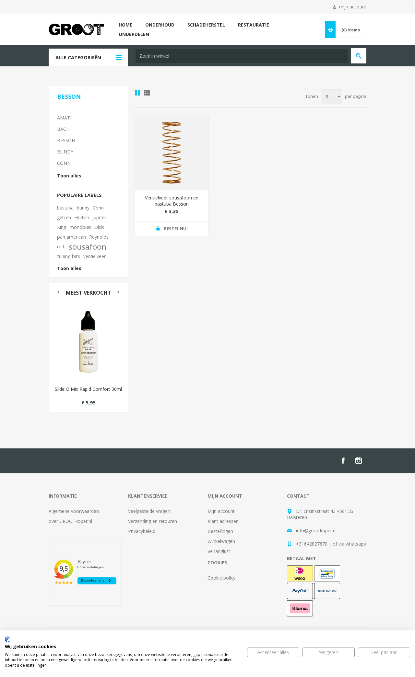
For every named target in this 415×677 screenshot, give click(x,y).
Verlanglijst (219, 551)
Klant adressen (223, 521)
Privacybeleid (141, 531)
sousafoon (87, 247)
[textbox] (242, 56)
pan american (71, 237)
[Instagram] (358, 461)
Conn (98, 208)
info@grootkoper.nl (316, 530)
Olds (99, 227)
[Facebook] (343, 461)
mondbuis (80, 227)
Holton (81, 217)
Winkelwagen (221, 541)
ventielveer (94, 256)
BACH (63, 129)
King (61, 227)
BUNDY (65, 152)
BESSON (66, 140)
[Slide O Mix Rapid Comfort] (88, 341)
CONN (64, 163)
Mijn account (221, 511)
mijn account (352, 7)
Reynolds (99, 237)
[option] (88, 357)
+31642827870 (311, 544)
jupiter (99, 217)
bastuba (65, 208)
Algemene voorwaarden (74, 511)
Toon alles (69, 176)
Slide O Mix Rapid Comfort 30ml (88, 389)
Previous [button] (58, 292)
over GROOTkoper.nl (70, 521)
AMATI (64, 118)
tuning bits (68, 256)
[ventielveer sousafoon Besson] (171, 153)
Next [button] (118, 292)
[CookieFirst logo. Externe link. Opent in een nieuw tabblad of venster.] (7, 639)
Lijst (147, 93)
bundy (83, 208)
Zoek (358, 55)
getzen (64, 217)
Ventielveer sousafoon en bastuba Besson (171, 201)
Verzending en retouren (152, 521)
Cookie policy (221, 578)
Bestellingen (220, 531)
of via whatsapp (349, 544)
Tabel (137, 93)
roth (61, 246)
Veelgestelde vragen (149, 511)
